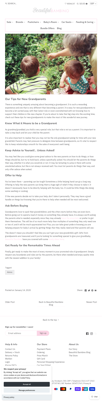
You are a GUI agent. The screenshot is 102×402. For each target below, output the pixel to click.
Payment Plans (44, 349)
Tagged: (8, 268)
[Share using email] (96, 290)
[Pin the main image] (92, 290)
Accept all (27, 384)
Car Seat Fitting (44, 365)
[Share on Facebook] (86, 290)
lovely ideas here (56, 239)
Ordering (41, 352)
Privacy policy (9, 397)
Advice (9, 272)
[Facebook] (87, 333)
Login (7, 362)
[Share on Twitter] (89, 290)
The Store (73, 355)
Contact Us (10, 349)
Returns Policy (11, 355)
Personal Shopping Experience (51, 362)
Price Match (42, 355)
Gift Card (41, 358)
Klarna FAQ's (11, 365)
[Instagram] (91, 333)
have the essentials (70, 218)
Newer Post (91, 302)
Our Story (73, 349)
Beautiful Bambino (13, 239)
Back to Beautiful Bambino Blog (51, 303)
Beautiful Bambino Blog (79, 352)
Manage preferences (27, 390)
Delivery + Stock (12, 352)
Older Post (10, 302)
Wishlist (8, 358)
